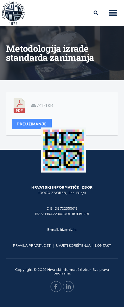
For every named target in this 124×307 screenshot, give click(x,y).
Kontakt (103, 245)
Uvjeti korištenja (73, 245)
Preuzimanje (32, 124)
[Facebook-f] (56, 286)
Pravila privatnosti (32, 245)
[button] (112, 13)
